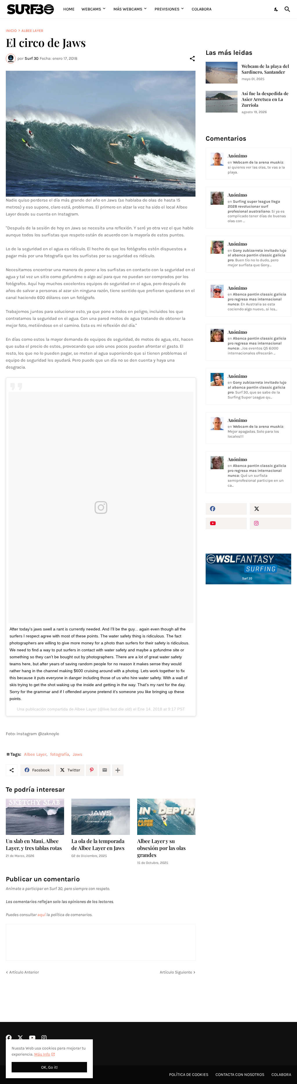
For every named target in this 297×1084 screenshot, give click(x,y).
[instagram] (270, 523)
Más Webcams (127, 9)
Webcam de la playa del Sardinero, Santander (265, 69)
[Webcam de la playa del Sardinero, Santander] (222, 73)
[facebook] (226, 509)
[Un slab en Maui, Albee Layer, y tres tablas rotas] (35, 817)
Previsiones (167, 9)
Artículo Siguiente (176, 972)
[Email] (105, 770)
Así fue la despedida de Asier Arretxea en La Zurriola (265, 99)
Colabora (201, 9)
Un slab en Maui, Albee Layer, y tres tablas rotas (34, 844)
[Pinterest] (91, 770)
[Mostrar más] (118, 770)
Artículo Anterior (24, 972)
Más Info (42, 1054)
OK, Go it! (49, 1067)
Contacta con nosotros (239, 1074)
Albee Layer (32, 30)
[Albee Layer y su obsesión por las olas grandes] (166, 817)
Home (69, 9)
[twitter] (270, 509)
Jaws (77, 754)
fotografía (59, 754)
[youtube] (226, 523)
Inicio (11, 30)
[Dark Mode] (276, 9)
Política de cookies (188, 1074)
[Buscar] (286, 9)
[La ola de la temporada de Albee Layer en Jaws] (100, 817)
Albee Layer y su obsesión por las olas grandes (161, 848)
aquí (41, 914)
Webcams (91, 9)
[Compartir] (192, 59)
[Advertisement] (248, 636)
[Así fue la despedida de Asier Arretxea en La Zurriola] (222, 102)
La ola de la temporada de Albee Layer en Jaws (97, 844)
